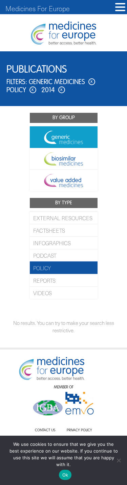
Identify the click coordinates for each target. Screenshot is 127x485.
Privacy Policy (79, 430)
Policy (42, 268)
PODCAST (45, 255)
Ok (65, 475)
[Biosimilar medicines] (64, 159)
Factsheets (49, 230)
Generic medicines (61, 82)
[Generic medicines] (64, 137)
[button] (120, 7)
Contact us (45, 430)
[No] (118, 460)
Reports (44, 280)
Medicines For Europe (37, 8)
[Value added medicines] (64, 180)
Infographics (52, 243)
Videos (42, 293)
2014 (52, 90)
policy (20, 90)
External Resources (62, 218)
